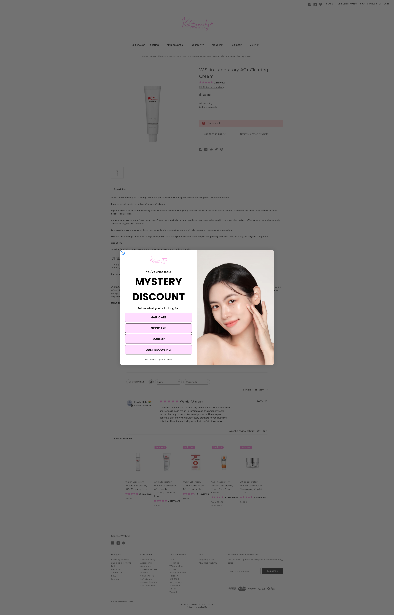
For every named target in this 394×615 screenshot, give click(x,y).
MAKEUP (159, 339)
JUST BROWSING (158, 350)
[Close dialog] (122, 252)
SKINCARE (158, 328)
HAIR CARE (158, 317)
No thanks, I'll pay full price (158, 359)
